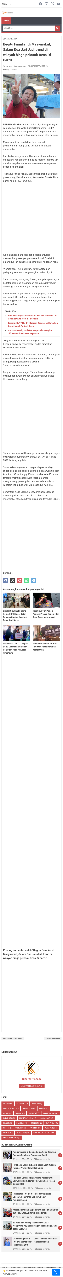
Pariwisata (23, 1133)
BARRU (37, 1104)
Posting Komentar (10, 70)
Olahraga (52, 1123)
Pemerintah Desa (11, 1138)
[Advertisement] (31, 217)
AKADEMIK (22, 1104)
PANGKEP (35, 1128)
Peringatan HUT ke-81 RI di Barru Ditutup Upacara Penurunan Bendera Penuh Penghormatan (32, 1197)
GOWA (7, 1113)
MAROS (7, 1123)
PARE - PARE (51, 1128)
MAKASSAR (46, 1118)
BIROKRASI (29, 1108)
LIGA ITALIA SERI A (27, 1118)
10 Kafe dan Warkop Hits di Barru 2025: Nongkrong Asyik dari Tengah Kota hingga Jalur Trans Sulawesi (35, 1226)
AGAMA (7, 1104)
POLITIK (8, 1133)
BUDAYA (43, 1108)
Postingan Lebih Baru (12, 1038)
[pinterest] (19, 580)
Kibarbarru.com (31, 1079)
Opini (7, 1128)
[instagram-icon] (46, 4)
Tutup (56, 1272)
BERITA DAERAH (11, 1108)
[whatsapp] (26, 580)
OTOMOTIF (36, 1123)
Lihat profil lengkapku (31, 1086)
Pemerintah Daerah (43, 1133)
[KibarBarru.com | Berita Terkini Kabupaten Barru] (7, 12)
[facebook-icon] (40, 4)
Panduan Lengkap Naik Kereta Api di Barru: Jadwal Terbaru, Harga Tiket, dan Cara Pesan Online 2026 (34, 1181)
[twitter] (12, 580)
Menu (6, 21)
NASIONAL (21, 1123)
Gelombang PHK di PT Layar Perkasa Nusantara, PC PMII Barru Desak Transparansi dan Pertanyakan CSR (35, 1242)
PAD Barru (20, 1128)
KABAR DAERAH (50, 1113)
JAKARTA (34, 1113)
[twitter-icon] (52, 4)
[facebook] (5, 580)
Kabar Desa (9, 1118)
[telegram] (33, 580)
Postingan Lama (53, 1038)
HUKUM (20, 1113)
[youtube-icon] (59, 4)
